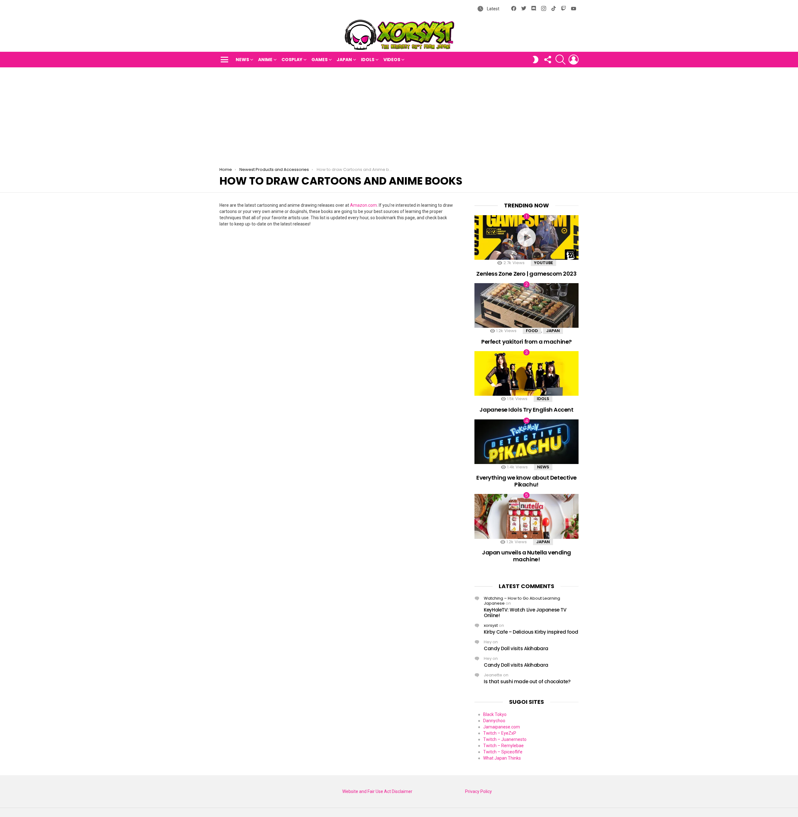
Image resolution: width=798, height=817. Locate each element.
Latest (492, 9)
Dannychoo (494, 720)
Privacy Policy (478, 791)
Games (319, 59)
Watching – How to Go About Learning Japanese (522, 600)
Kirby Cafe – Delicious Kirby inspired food (531, 632)
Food (532, 331)
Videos (391, 59)
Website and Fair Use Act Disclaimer (377, 791)
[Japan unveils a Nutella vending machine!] (526, 516)
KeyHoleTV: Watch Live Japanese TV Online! (525, 613)
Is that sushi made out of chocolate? (527, 681)
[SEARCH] (560, 59)
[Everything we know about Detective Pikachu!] (526, 441)
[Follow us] (547, 59)
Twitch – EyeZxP (499, 733)
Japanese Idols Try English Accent (526, 409)
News (242, 59)
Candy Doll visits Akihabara (516, 648)
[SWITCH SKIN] (535, 59)
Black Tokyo (495, 714)
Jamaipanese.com (501, 726)
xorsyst (491, 625)
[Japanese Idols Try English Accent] (526, 373)
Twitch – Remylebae (503, 745)
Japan (344, 59)
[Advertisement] (399, 114)
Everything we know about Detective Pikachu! (526, 481)
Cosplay (291, 59)
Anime (265, 59)
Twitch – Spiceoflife (502, 751)
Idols (367, 59)
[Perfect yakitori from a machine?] (526, 305)
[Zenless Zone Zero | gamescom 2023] (526, 237)
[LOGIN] (574, 59)
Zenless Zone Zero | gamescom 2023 (526, 274)
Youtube (543, 263)
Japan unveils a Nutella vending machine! (526, 556)
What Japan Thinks (502, 758)
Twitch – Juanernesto (504, 739)
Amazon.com (363, 205)
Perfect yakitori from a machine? (526, 342)
